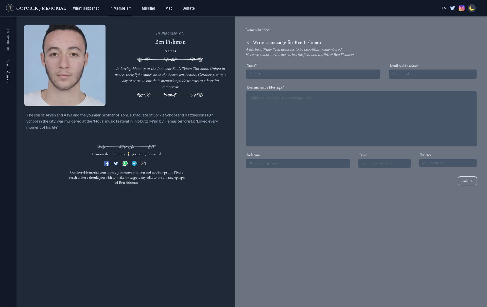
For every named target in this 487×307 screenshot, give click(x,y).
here (84, 177)
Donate (189, 8)
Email (404, 65)
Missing (148, 8)
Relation (253, 155)
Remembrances (258, 29)
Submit (467, 181)
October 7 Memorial (41, 8)
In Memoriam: (8, 41)
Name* (252, 65)
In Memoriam (121, 8)
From (363, 155)
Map (168, 8)
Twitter (425, 155)
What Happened (86, 8)
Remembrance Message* (265, 87)
